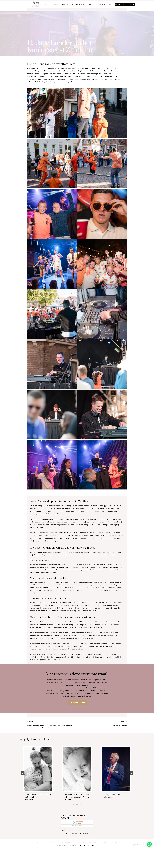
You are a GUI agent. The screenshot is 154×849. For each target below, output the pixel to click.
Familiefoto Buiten (120, 723)
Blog (110, 4)
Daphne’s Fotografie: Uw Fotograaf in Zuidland (55, 842)
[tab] (73, 804)
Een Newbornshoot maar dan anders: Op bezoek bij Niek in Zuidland (76, 797)
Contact (102, 4)
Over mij (45, 4)
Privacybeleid (81, 842)
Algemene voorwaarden (98, 842)
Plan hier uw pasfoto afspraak (124, 4)
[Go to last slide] (22, 773)
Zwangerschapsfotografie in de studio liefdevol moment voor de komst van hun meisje (49, 725)
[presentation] (38, 769)
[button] (52, 113)
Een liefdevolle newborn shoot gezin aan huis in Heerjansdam (37, 797)
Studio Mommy (91, 846)
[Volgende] (131, 773)
